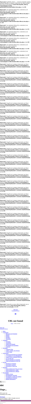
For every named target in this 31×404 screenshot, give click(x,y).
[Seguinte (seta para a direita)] (2, 403)
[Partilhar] (3, 402)
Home (12, 323)
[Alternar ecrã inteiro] (2, 402)
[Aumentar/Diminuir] (0, 402)
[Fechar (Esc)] (4, 402)
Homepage (2, 396)
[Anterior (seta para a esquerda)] (0, 403)
